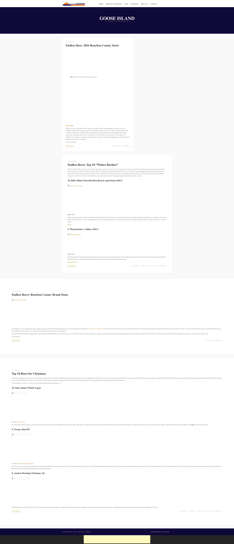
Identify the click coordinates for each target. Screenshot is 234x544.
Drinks (116, 146)
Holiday (192, 511)
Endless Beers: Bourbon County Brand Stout (40, 294)
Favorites (134, 4)
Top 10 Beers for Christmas (29, 373)
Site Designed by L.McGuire (159, 532)
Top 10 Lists (151, 266)
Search (171, 4)
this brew (32, 507)
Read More (70, 146)
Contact (154, 4)
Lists (143, 266)
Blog (126, 4)
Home (101, 4)
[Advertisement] (98, 62)
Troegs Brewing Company (25, 463)
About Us (144, 4)
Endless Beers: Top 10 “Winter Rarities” (93, 164)
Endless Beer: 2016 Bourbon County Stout (92, 45)
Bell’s (69, 224)
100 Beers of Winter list (96, 329)
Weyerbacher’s (72, 262)
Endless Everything (114, 4)
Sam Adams (20, 422)
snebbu (71, 42)
